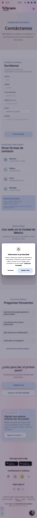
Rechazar (11, 270)
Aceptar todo (25, 270)
